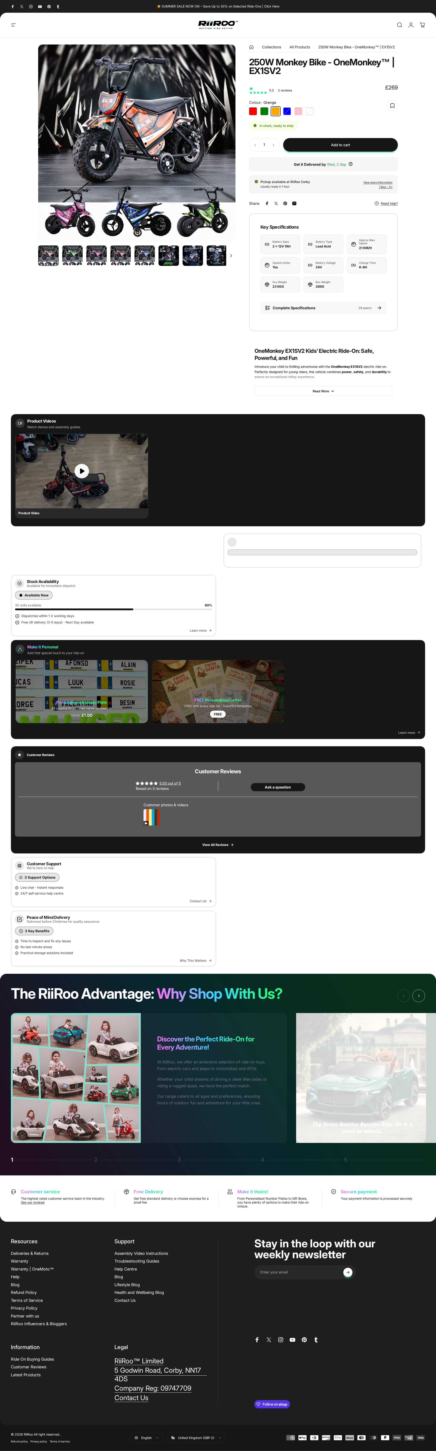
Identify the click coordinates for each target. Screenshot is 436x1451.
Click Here (271, 6)
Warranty (19, 1261)
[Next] (223, 143)
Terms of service (60, 1441)
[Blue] (287, 111)
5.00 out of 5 (170, 783)
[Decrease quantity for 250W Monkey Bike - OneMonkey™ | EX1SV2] (254, 144)
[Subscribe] (347, 1272)
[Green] (264, 111)
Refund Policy (24, 1292)
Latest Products (26, 1374)
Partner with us (25, 1316)
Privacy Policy (24, 1308)
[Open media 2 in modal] (136, 143)
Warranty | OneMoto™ (32, 1269)
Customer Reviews (28, 1366)
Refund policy (19, 1441)
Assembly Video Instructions (141, 1253)
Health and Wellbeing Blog (139, 1292)
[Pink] (298, 111)
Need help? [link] (389, 203)
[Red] (253, 111)
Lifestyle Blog (127, 1284)
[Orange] (276, 111)
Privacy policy (38, 1441)
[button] (81, 691)
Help (15, 1276)
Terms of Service (27, 1300)
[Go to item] (48, 255)
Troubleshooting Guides (136, 1261)
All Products (300, 47)
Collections (271, 47)
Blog (15, 1284)
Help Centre (125, 1269)
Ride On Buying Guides (32, 1359)
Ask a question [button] (278, 787)
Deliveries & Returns (30, 1253)
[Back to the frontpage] (251, 46)
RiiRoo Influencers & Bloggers (39, 1323)
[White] (310, 111)
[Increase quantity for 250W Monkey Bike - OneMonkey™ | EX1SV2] (274, 144)
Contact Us (125, 1300)
